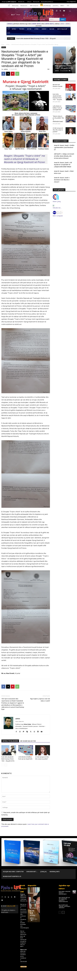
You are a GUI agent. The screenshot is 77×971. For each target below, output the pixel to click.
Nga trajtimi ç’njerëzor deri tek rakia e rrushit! (40, 700)
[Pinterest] (13, 74)
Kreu (2, 44)
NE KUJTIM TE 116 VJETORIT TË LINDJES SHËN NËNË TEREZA (63, 165)
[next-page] (6, 765)
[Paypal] (24, 732)
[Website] (35, 732)
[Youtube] (64, 11)
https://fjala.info (19, 721)
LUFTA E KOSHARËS (33, 913)
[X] (60, 11)
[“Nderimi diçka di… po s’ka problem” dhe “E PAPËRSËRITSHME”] (71, 118)
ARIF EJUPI (57, 154)
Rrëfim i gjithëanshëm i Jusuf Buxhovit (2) (64, 147)
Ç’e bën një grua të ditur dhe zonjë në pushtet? (58, 129)
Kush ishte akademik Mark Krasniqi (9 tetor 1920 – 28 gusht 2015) (7, 759)
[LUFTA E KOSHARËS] (34, 904)
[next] (68, 38)
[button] (63, 15)
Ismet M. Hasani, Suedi (61, 145)
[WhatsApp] (17, 74)
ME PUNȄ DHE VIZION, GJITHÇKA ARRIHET (64, 906)
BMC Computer (58, 216)
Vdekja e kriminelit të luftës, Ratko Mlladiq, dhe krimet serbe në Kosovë (64, 156)
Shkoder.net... (24, 901)
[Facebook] (53, 11)
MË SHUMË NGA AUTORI (28, 741)
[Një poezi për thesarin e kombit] (71, 87)
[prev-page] (2, 765)
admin (6, 69)
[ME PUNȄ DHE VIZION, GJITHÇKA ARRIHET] (74, 905)
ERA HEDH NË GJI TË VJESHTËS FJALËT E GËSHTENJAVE (64, 899)
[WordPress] (38, 732)
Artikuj (8, 44)
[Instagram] (56, 11)
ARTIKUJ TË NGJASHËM (10, 741)
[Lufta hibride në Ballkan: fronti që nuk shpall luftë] (25, 750)
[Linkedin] (8, 897)
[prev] (65, 38)
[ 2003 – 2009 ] (65, 24)
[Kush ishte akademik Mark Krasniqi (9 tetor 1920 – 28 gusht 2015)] (8, 750)
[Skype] (27, 732)
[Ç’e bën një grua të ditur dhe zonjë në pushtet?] (42, 750)
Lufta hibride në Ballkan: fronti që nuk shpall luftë (32, 38)
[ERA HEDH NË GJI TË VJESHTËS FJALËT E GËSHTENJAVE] (74, 898)
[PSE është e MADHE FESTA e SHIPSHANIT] (74, 892)
